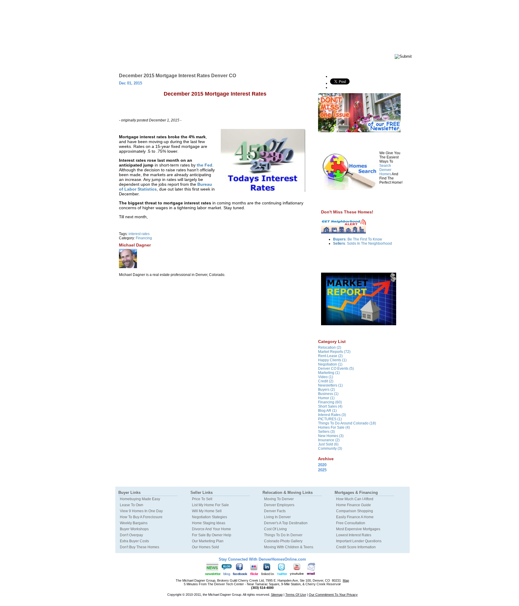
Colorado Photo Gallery (283, 541)
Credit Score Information (356, 547)
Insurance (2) (329, 440)
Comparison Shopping (354, 511)
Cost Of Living (275, 529)
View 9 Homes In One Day (141, 511)
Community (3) (330, 448)
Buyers (132, 55)
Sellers (167, 55)
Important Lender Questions (358, 541)
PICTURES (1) (330, 419)
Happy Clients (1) (332, 360)
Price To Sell (202, 499)
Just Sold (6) (328, 444)
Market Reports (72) (334, 352)
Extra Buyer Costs (134, 541)
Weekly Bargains (133, 523)
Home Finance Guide (353, 505)
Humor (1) (326, 398)
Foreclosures (271, 59)
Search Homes (209, 59)
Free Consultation (350, 523)
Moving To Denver (279, 499)
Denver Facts (275, 511)
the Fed (204, 165)
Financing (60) (330, 402)
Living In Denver (277, 517)
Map (346, 580)
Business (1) (328, 394)
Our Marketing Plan (207, 541)
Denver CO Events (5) (336, 368)
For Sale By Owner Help (211, 535)
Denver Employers (279, 505)
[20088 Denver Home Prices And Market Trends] (358, 324)
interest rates (139, 234)
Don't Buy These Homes (139, 547)
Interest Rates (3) (332, 415)
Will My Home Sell (207, 511)
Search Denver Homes (385, 170)
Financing (144, 238)
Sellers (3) (326, 432)
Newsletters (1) (330, 385)
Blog (339, 59)
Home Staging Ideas (208, 523)
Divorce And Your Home (211, 529)
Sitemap (277, 594)
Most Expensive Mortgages (358, 529)
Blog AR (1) (327, 411)
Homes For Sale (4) (334, 427)
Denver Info (241, 59)
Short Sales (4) (330, 406)
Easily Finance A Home (355, 517)
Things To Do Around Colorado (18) (347, 423)
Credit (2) (325, 381)
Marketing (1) (329, 373)
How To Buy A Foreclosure (141, 517)
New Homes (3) (331, 436)
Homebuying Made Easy (140, 499)
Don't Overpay (131, 535)
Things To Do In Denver (283, 535)
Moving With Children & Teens (288, 547)
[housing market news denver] (359, 131)
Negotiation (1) (330, 364)
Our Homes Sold (205, 547)
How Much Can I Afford (354, 499)
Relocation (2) (329, 347)
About (297, 59)
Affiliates (318, 59)
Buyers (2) (326, 389)
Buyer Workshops (134, 529)
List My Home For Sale (210, 505)
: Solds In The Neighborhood (362, 243)
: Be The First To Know (357, 239)
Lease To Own (131, 505)
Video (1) (325, 377)
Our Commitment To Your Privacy (333, 594)
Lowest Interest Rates (353, 535)
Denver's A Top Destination (286, 523)
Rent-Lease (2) (330, 356)
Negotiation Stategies (209, 517)
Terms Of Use (295, 594)
